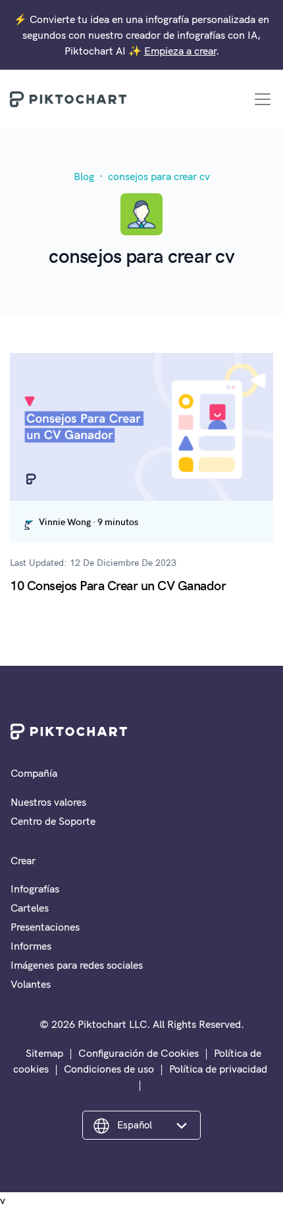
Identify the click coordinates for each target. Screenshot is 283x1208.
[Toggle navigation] (262, 99)
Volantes (31, 983)
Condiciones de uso (109, 1068)
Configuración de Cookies (138, 1052)
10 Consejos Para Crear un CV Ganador (118, 584)
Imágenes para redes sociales (77, 964)
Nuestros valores (48, 801)
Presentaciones (45, 926)
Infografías (35, 888)
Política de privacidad (218, 1068)
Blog (84, 176)
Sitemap (44, 1052)
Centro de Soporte (53, 820)
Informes (31, 945)
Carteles (30, 907)
